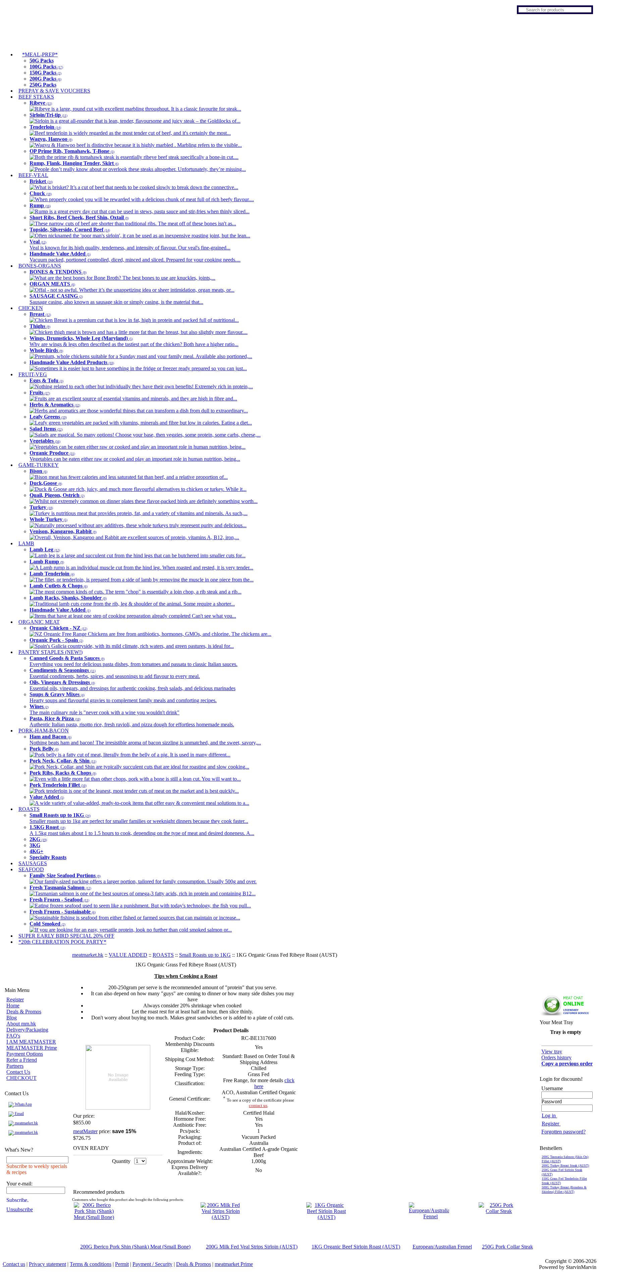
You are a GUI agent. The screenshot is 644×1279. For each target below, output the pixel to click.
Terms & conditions (90, 1264)
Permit (122, 1264)
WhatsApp (23, 1104)
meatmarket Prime (234, 1264)
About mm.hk (21, 1023)
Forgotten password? (563, 1131)
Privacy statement (47, 1264)
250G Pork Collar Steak (507, 1246)
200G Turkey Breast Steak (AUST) (565, 1165)
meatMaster (85, 1131)
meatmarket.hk (26, 1123)
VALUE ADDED (128, 955)
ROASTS (163, 955)
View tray (551, 1051)
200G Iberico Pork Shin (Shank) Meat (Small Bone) (135, 1246)
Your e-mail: (19, 1183)
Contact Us (18, 1072)
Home (12, 1005)
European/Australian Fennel (442, 1246)
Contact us (14, 1264)
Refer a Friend (21, 1060)
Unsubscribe (19, 1209)
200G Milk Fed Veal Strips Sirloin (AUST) (252, 1246)
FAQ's (13, 1036)
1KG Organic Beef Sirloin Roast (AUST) (356, 1246)
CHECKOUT (21, 1078)
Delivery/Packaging (27, 1030)
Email (19, 1113)
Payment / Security (152, 1264)
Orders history (556, 1057)
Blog (11, 1017)
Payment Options (24, 1054)
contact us (258, 1105)
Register (15, 999)
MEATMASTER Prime (31, 1048)
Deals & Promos (23, 1011)
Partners (14, 1066)
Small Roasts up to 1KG (205, 955)
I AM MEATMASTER (31, 1042)
